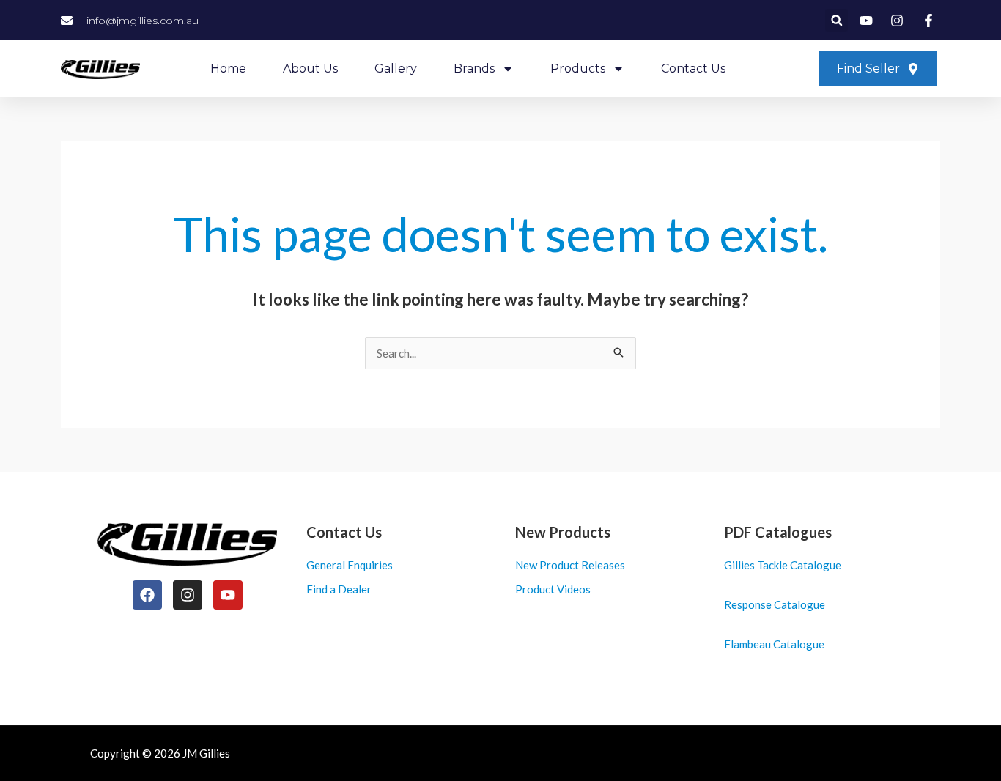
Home (228, 68)
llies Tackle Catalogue (788, 564)
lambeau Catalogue (777, 644)
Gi (729, 564)
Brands (474, 68)
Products (577, 68)
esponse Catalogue (778, 604)
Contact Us (693, 68)
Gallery (395, 68)
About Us (310, 68)
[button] (836, 20)
